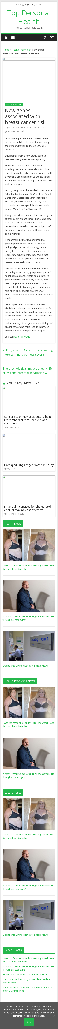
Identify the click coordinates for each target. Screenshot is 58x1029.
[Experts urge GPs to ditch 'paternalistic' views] (29, 632)
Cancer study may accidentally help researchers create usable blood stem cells (27, 420)
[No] (54, 1015)
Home (6, 49)
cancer (44, 127)
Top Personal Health (29, 17)
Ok (29, 1022)
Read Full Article (21, 336)
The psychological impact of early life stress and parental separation (28, 371)
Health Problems (21, 49)
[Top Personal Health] (6, 37)
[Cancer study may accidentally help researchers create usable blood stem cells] (17, 388)
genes (7, 131)
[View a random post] (52, 37)
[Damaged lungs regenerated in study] (29, 435)
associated (28, 127)
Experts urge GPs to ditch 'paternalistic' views (25, 665)
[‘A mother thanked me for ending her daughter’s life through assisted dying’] (29, 581)
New (13, 131)
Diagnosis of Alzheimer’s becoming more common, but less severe (28, 352)
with (22, 131)
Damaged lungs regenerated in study (29, 465)
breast (37, 127)
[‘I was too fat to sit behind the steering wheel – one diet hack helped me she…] (29, 530)
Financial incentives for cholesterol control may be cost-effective (27, 508)
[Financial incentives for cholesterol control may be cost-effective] (29, 477)
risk (18, 131)
